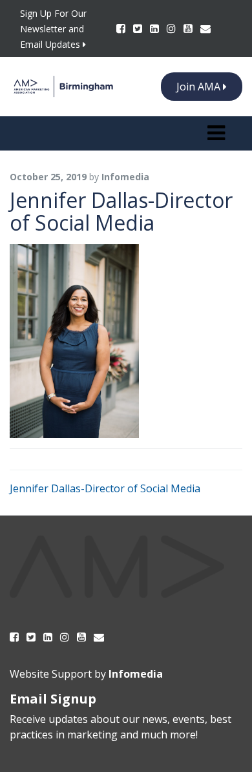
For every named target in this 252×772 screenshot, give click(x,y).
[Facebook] (122, 28)
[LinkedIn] (156, 28)
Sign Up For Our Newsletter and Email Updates (53, 28)
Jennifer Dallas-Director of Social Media (105, 488)
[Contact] (205, 28)
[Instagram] (172, 28)
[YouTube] (189, 28)
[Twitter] (139, 28)
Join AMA (199, 86)
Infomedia (136, 674)
